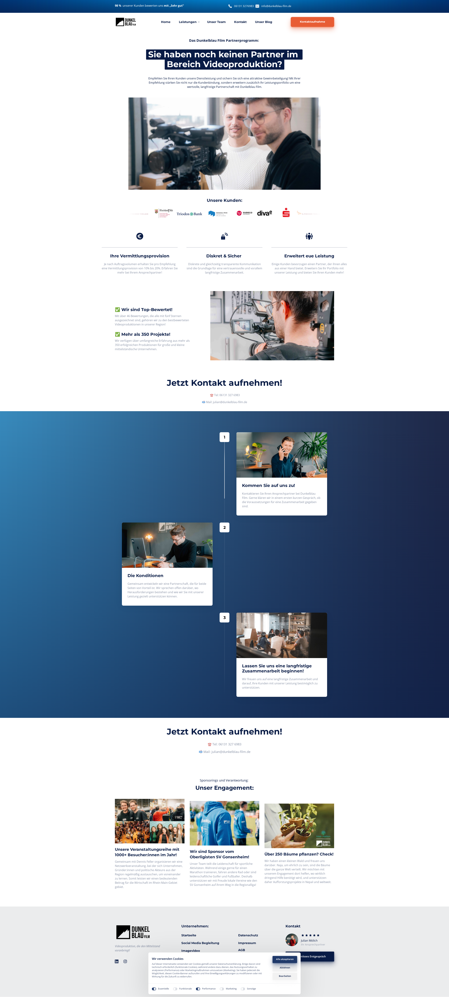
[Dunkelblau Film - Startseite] (126, 22)
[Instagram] (127, 961)
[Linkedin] (118, 961)
